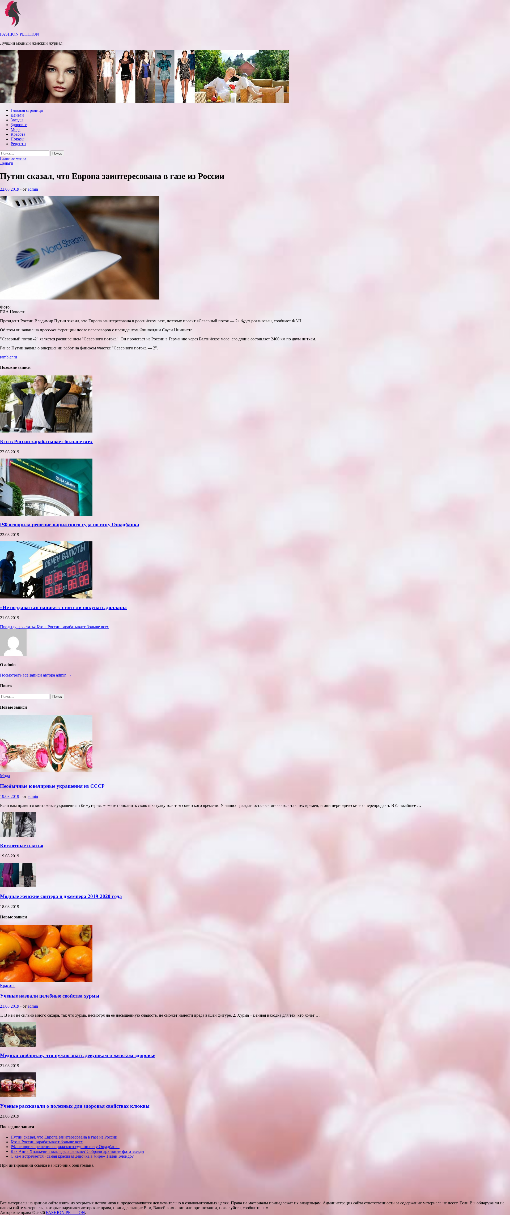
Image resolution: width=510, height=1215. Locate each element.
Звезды (17, 120)
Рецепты (18, 144)
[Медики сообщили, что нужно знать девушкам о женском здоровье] (18, 1045)
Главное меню (13, 158)
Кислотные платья (21, 845)
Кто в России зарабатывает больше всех (46, 441)
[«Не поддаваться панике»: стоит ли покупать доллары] (46, 597)
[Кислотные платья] (18, 835)
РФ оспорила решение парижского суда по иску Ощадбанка (69, 524)
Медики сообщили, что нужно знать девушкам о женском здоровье (77, 1055)
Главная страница (27, 110)
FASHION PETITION (19, 34)
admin (33, 189)
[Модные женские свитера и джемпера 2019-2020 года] (18, 886)
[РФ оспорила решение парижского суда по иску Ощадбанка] (46, 514)
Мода (15, 129)
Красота (18, 134)
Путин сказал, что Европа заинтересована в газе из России (64, 1137)
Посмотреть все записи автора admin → (36, 675)
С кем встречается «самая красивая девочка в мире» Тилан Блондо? (72, 1156)
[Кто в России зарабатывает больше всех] (46, 431)
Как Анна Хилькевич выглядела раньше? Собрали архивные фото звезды (77, 1151)
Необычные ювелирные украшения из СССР (52, 786)
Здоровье (19, 124)
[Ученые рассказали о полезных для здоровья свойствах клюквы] (18, 1095)
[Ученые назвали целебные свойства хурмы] (46, 980)
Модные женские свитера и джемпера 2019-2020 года (61, 896)
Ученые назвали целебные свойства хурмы (49, 996)
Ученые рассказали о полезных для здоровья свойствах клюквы (75, 1106)
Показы (17, 139)
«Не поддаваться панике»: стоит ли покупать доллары (63, 607)
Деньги (17, 115)
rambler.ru (8, 357)
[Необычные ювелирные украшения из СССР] (46, 771)
